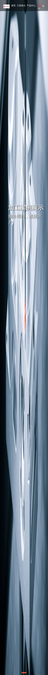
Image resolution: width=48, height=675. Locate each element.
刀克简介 (21, 5)
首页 (13, 5)
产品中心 (31, 5)
